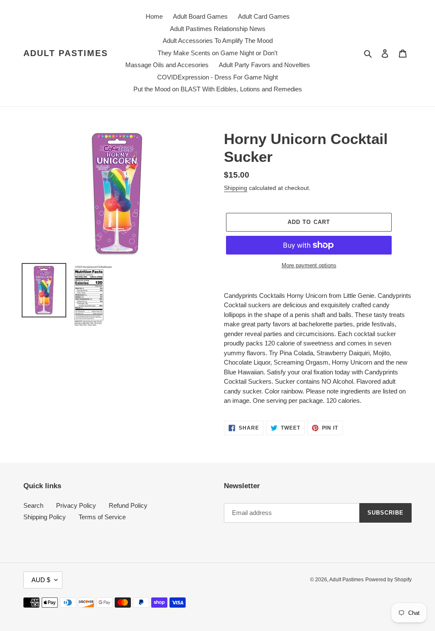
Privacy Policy (76, 505)
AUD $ (40, 579)
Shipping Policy (44, 517)
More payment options (309, 265)
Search (33, 505)
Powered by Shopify (388, 580)
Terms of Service (102, 517)
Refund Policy (128, 505)
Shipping (235, 187)
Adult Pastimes (65, 53)
